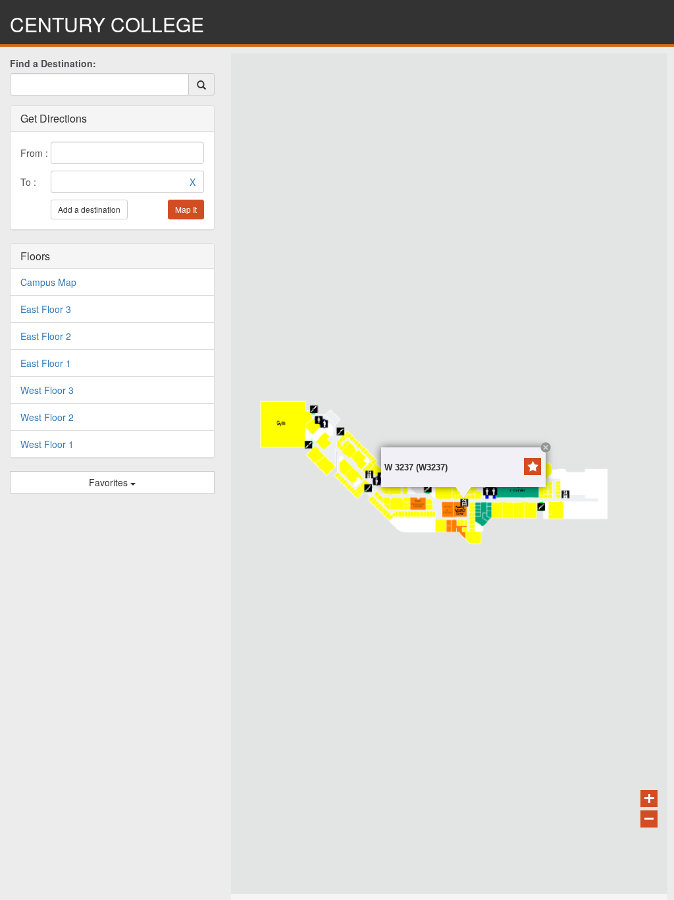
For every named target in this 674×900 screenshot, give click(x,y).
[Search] (201, 85)
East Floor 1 (45, 363)
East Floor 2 (45, 336)
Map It (186, 209)
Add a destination (89, 209)
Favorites (109, 482)
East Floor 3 (45, 309)
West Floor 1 (47, 444)
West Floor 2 (47, 417)
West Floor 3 (47, 390)
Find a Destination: (53, 63)
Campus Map (48, 282)
